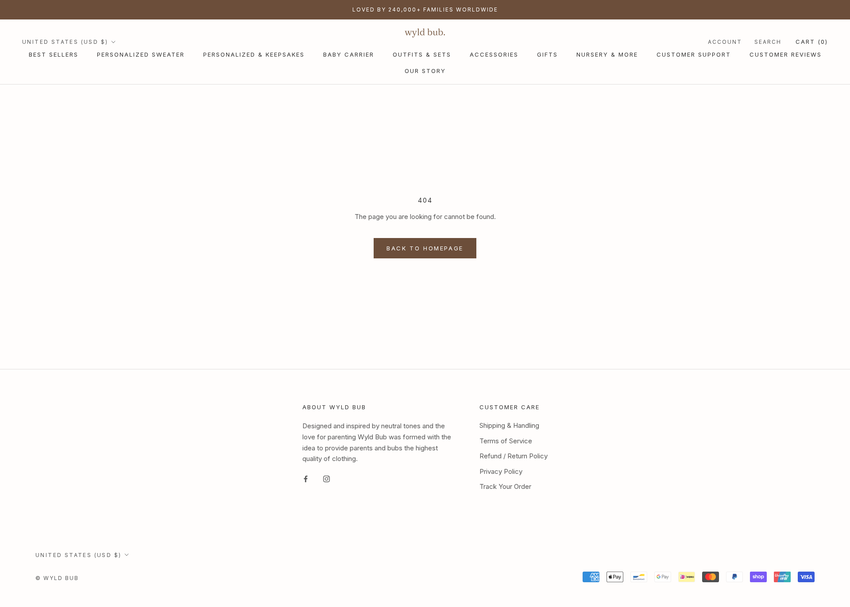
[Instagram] (326, 478)
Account (725, 41)
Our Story (425, 70)
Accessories (494, 54)
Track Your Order (505, 486)
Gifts (547, 54)
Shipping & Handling (509, 425)
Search (767, 41)
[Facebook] (305, 478)
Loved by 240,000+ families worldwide (425, 9)
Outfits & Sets (422, 54)
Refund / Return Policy (513, 456)
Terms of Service (505, 441)
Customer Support (694, 54)
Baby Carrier (348, 54)
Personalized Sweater (141, 54)
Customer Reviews (786, 54)
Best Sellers (53, 54)
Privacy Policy (500, 471)
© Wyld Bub (57, 578)
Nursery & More (607, 54)
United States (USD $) (65, 41)
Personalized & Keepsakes (254, 54)
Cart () (812, 41)
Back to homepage (425, 248)
